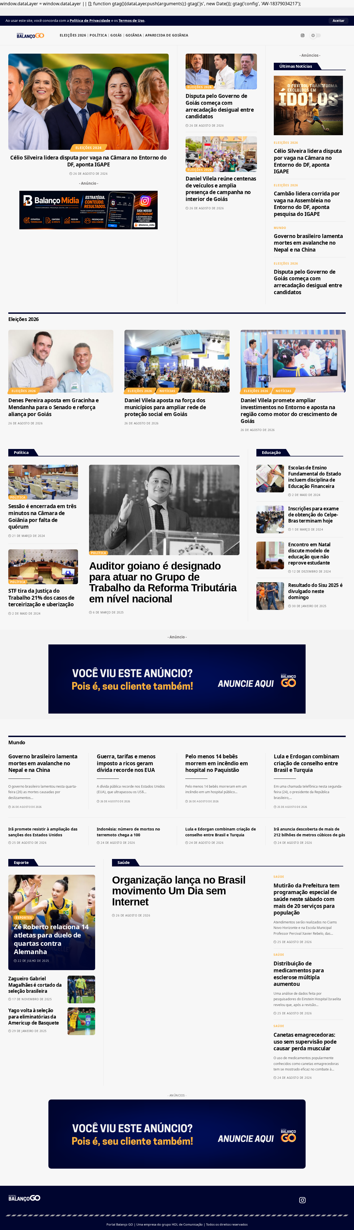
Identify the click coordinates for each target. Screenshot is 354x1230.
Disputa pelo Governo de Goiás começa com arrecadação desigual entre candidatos (220, 106)
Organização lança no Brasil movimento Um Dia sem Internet (179, 891)
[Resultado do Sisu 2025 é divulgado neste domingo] (270, 596)
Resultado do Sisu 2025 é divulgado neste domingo (315, 591)
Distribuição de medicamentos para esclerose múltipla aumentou (299, 974)
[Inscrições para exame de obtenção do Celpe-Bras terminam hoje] (270, 519)
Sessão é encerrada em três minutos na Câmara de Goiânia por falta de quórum (42, 516)
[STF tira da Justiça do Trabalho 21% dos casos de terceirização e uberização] (43, 566)
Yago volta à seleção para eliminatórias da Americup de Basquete (33, 1016)
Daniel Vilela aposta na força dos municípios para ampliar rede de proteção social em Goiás (165, 407)
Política (17, 497)
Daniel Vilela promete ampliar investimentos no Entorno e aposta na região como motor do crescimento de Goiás (289, 410)
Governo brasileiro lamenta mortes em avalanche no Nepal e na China (308, 243)
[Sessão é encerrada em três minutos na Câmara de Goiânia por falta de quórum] (43, 482)
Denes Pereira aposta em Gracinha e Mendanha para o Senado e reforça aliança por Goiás (53, 407)
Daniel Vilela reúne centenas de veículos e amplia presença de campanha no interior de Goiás (221, 189)
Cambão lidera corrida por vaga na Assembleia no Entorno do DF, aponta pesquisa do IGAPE (307, 204)
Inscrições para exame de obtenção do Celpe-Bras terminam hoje (313, 514)
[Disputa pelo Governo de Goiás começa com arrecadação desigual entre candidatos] (221, 71)
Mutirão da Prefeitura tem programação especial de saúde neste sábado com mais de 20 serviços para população (306, 899)
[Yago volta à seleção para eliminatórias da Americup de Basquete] (81, 1021)
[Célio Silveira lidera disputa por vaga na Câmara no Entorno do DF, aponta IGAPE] (88, 102)
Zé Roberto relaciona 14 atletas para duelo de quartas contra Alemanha (51, 939)
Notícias (167, 391)
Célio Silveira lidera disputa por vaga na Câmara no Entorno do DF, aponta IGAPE (88, 161)
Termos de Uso (131, 20)
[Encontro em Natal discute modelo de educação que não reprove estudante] (270, 555)
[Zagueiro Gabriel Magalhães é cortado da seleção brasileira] (81, 989)
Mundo (280, 228)
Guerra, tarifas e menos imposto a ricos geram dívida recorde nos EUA (126, 763)
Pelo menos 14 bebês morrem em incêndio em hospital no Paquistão (216, 763)
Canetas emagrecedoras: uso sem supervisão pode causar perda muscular (305, 1041)
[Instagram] (303, 35)
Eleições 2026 (89, 148)
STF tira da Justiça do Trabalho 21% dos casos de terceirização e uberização (41, 597)
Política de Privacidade (90, 20)
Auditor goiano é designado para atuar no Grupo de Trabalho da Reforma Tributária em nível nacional (162, 582)
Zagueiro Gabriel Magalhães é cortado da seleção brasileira (35, 984)
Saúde (279, 877)
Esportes (24, 918)
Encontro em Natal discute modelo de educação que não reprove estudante (309, 553)
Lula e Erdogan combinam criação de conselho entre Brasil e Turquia (306, 763)
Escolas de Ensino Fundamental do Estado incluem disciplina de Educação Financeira (314, 476)
